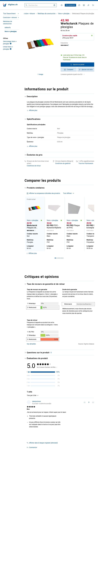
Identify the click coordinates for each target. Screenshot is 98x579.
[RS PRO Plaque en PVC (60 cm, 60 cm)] (74, 214)
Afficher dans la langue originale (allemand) (43, 443)
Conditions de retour (34, 166)
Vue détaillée (31, 344)
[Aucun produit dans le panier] (93, 5)
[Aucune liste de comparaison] (83, 5)
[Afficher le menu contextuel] (80, 402)
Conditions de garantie (63, 163)
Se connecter (70, 5)
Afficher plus (33, 110)
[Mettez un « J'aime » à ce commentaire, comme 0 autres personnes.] (84, 402)
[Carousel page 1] (55, 258)
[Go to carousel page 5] (61, 258)
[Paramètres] (61, 5)
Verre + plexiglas (11, 31)
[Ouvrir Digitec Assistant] (79, 5)
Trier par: (30, 395)
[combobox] (35, 395)
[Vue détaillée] (43, 306)
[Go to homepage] (10, 5)
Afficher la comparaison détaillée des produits (44, 193)
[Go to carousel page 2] (56, 258)
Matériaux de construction (7, 22)
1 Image (40, 74)
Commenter (33, 447)
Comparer (70, 69)
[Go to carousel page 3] (58, 258)
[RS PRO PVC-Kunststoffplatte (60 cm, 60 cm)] (54, 214)
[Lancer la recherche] (26, 5)
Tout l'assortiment (9, 13)
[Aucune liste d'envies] (88, 5)
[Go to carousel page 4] (59, 258)
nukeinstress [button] (36, 401)
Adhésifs (8, 27)
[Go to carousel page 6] (62, 258)
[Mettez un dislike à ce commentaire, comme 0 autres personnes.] (93, 402)
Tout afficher (67, 193)
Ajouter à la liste (87, 69)
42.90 (65, 20)
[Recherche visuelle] (54, 5)
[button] (77, 57)
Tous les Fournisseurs (85, 163)
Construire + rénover (10, 17)
